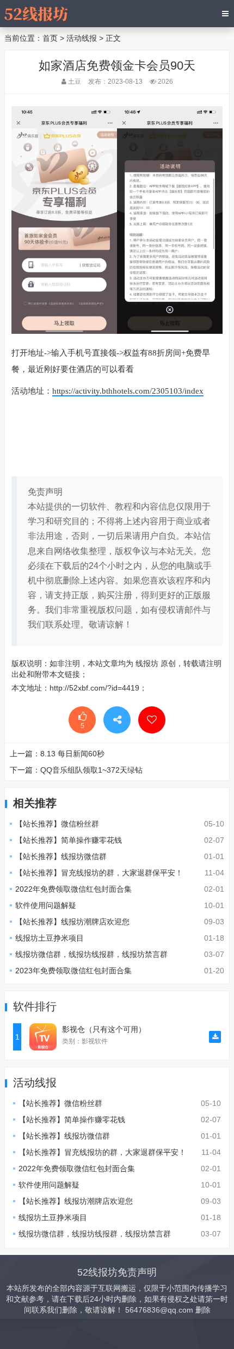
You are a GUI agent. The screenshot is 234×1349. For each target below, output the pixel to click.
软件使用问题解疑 (45, 905)
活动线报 (81, 38)
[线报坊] (35, 13)
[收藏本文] (151, 719)
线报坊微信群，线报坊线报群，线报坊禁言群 (91, 954)
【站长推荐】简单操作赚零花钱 (68, 840)
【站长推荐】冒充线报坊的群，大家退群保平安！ (99, 872)
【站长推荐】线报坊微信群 (61, 856)
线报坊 (147, 663)
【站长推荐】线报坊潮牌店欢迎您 (72, 921)
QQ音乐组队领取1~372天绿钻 (91, 770)
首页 (50, 38)
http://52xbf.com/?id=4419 (94, 687)
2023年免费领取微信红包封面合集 (73, 970)
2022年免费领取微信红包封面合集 (73, 889)
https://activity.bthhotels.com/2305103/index (128, 391)
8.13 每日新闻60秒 (72, 753)
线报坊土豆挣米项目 (49, 938)
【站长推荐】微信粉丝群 (57, 823)
